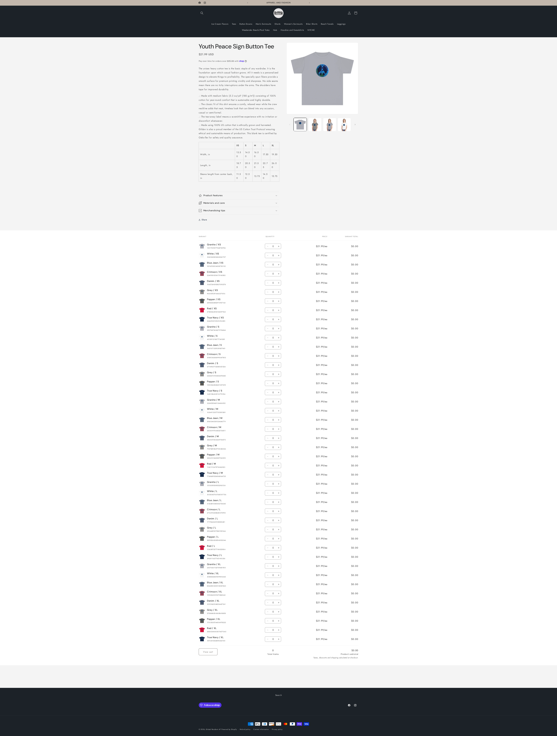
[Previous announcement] (247, 3)
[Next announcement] (309, 3)
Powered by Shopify (229, 729)
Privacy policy (277, 729)
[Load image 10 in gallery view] (314, 124)
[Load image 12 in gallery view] (344, 124)
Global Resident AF (213, 729)
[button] (202, 13)
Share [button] (204, 219)
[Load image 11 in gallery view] (329, 124)
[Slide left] (289, 124)
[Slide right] (355, 124)
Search (278, 695)
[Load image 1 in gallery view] (300, 124)
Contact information (261, 729)
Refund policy (245, 729)
